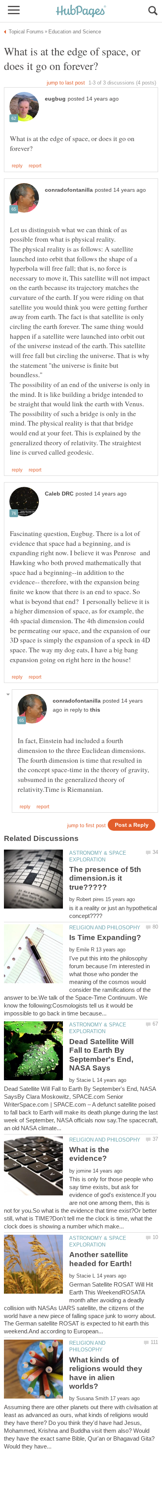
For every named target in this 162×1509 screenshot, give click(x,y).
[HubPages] (81, 11)
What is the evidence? (89, 1154)
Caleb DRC (59, 494)
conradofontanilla (69, 190)
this (95, 710)
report (35, 165)
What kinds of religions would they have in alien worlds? (105, 1373)
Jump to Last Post (66, 83)
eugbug (55, 99)
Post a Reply (132, 825)
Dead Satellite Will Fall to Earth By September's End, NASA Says (101, 1054)
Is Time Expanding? (105, 937)
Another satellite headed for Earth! (100, 1258)
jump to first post (86, 825)
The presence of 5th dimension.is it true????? (105, 878)
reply (17, 165)
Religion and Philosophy (104, 928)
